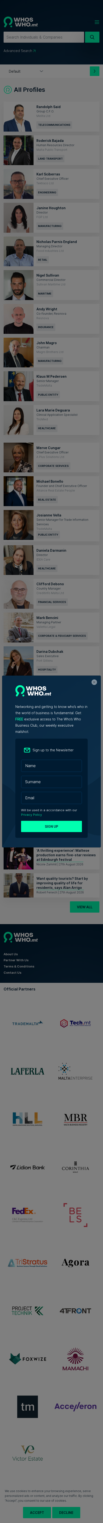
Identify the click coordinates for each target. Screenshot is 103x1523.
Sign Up (51, 826)
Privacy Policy (31, 815)
